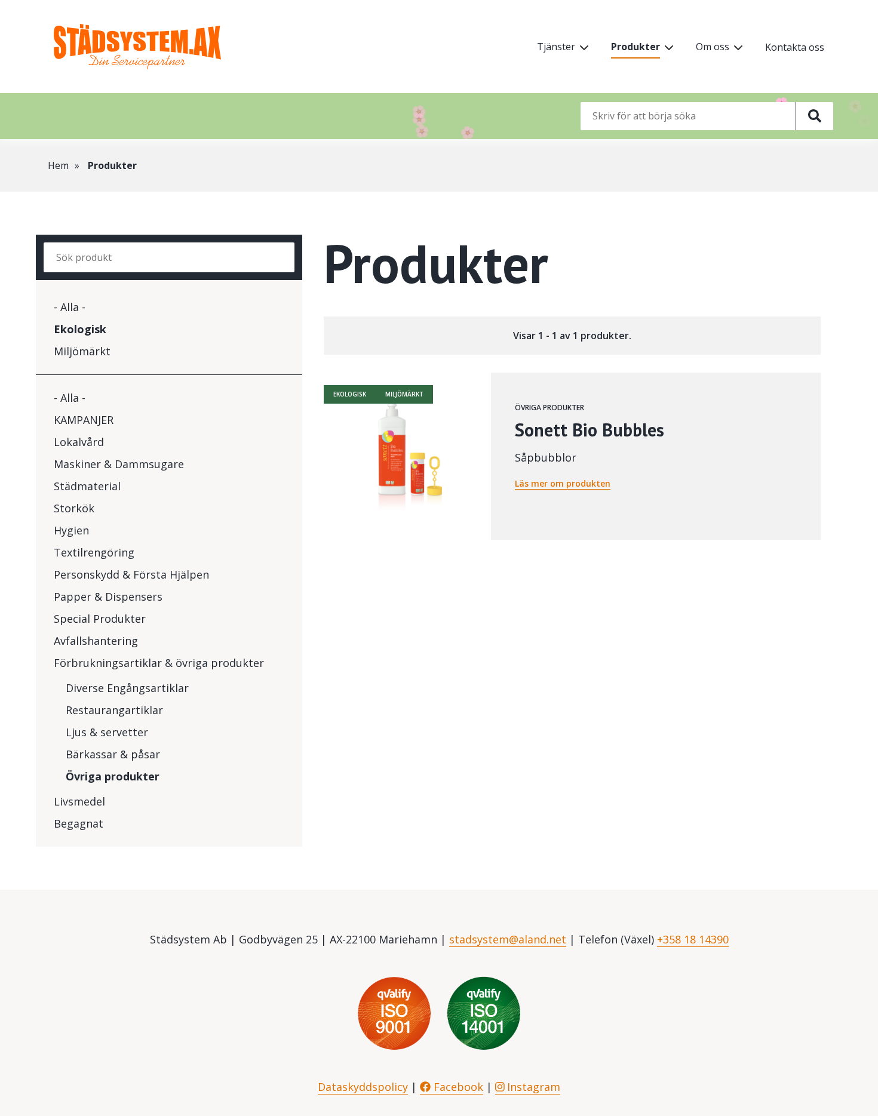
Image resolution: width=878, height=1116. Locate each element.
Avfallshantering (96, 641)
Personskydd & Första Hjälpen (131, 574)
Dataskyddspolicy (363, 1087)
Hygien (71, 530)
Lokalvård (79, 442)
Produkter (635, 46)
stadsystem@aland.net (507, 939)
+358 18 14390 (693, 939)
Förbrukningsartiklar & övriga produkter (159, 663)
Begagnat (78, 823)
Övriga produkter (112, 776)
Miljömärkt (82, 351)
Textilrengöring (94, 552)
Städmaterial (87, 486)
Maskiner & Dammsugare (119, 464)
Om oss (712, 46)
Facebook (457, 1087)
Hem (58, 165)
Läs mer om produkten (562, 483)
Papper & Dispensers (108, 596)
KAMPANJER (83, 420)
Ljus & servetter (107, 732)
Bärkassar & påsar (113, 754)
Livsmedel (79, 801)
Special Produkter (100, 618)
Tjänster (556, 46)
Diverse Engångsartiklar (127, 688)
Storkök (74, 508)
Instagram (532, 1087)
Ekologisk (80, 329)
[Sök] (814, 116)
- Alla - (69, 307)
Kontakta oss (794, 47)
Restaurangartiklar (114, 710)
